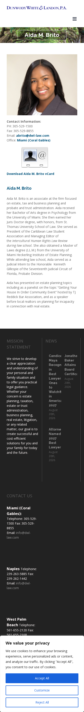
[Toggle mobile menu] (75, 19)
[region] (42, 674)
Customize (42, 690)
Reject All (42, 702)
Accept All (42, 678)
